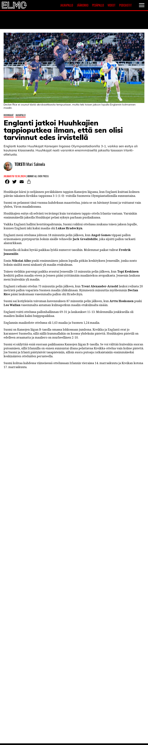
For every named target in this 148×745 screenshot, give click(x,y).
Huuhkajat (9, 115)
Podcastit (125, 5)
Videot (112, 5)
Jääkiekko (82, 5)
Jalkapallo (66, 5)
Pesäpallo (98, 5)
